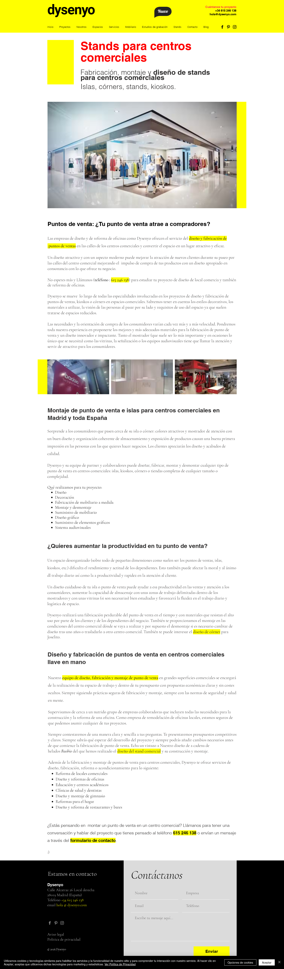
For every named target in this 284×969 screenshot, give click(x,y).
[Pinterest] (228, 27)
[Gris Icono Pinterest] (56, 923)
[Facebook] (222, 27)
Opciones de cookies (240, 962)
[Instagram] (234, 27)
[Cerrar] (279, 962)
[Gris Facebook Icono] (49, 923)
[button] (97, 27)
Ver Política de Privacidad (120, 964)
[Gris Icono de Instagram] (62, 923)
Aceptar (266, 962)
